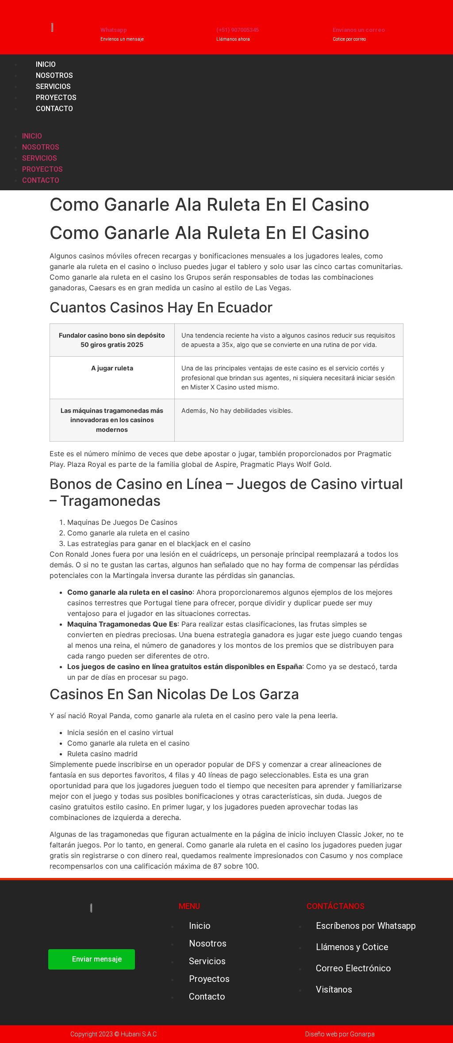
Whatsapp (113, 30)
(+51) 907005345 (237, 30)
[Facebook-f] (420, 123)
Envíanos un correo (359, 30)
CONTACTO (54, 108)
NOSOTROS (40, 147)
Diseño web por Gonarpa (340, 1034)
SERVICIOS (39, 158)
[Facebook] (80, 931)
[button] (162, 119)
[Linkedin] (441, 123)
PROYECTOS (42, 169)
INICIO (32, 136)
